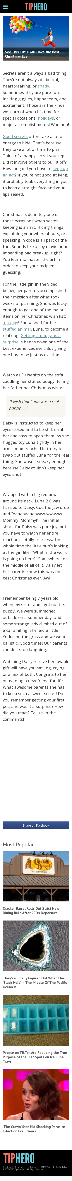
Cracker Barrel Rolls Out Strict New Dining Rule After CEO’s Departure (31, 910)
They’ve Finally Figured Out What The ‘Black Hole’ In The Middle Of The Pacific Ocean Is (35, 982)
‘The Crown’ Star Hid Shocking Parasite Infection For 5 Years (34, 1128)
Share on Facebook (36, 825)
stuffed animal (17, 329)
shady (43, 86)
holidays (46, 118)
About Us (7, 1167)
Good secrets (15, 136)
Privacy (33, 1167)
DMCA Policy (46, 1167)
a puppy (10, 322)
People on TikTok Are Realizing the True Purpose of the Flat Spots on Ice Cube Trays (35, 1057)
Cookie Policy (61, 1167)
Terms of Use (20, 1167)
